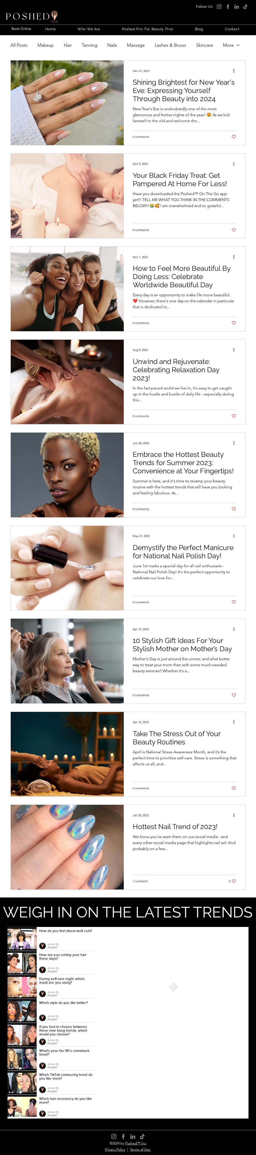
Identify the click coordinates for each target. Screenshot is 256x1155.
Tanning (89, 45)
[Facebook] (228, 6)
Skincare (204, 45)
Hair (68, 45)
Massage (136, 45)
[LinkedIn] (237, 6)
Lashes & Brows (170, 45)
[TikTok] (245, 6)
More (228, 45)
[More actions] (235, 71)
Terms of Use (140, 1149)
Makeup (46, 45)
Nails (112, 45)
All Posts (19, 45)
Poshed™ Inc (135, 1143)
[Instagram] (219, 6)
